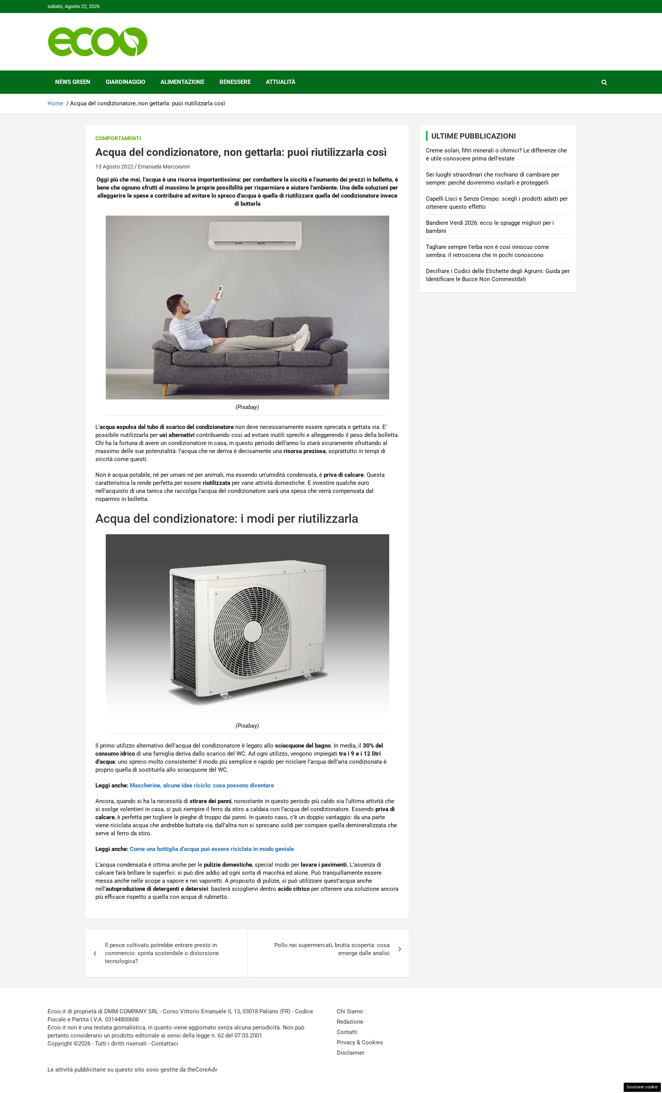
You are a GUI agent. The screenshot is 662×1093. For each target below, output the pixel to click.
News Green (72, 82)
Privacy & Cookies (360, 1042)
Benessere (235, 82)
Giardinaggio (125, 82)
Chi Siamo (350, 1011)
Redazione (350, 1021)
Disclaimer (350, 1052)
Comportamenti (118, 138)
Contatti (347, 1032)
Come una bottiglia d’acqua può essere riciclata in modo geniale (212, 849)
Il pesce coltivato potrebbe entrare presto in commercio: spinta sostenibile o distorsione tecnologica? (162, 953)
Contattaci (164, 1043)
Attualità (280, 82)
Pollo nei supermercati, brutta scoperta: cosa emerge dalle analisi (332, 949)
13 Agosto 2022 (114, 167)
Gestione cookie (642, 1087)
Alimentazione (182, 82)
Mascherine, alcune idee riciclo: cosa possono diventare (202, 785)
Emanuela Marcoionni (164, 167)
